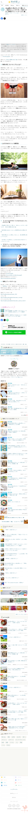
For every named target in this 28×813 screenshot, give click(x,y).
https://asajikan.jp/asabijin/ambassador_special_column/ (13, 300)
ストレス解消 (8, 344)
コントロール (3, 344)
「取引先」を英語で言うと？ (11, 573)
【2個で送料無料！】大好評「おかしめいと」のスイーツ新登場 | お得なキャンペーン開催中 (16, 545)
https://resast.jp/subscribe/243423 (8, 278)
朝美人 (5, 782)
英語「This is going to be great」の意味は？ (14, 582)
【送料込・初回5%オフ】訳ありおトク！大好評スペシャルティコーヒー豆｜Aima (16, 549)
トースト (12, 742)
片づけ (8, 745)
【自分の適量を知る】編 (11, 59)
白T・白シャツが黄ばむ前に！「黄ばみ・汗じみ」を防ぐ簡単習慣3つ (16, 535)
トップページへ (14, 789)
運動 (23, 344)
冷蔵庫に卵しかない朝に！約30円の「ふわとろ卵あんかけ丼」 (16, 540)
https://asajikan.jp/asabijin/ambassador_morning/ (11, 297)
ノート (3, 745)
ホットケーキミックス (20, 739)
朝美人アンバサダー (11, 44)
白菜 (3, 742)
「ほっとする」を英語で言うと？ (12, 577)
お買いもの (20, 785)
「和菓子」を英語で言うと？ (11, 529)
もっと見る (23, 415)
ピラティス (11, 739)
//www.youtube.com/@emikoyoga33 (14, 275)
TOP (4, 777)
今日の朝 (19, 777)
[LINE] (7, 320)
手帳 (21, 742)
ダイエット (13, 344)
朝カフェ (19, 779)
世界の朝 (5, 785)
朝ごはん (4, 737)
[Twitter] (5, 19)
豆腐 (7, 742)
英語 (9, 737)
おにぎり (19, 737)
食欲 (26, 344)
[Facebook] (2, 19)
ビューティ (20, 782)
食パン (24, 737)
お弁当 (13, 737)
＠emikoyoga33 (6, 56)
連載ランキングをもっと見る (21, 614)
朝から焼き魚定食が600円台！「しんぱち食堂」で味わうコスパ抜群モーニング (16, 554)
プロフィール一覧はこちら (17, 377)
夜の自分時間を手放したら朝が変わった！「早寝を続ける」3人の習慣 (16, 564)
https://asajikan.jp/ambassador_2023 (9, 294)
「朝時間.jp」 (5, 286)
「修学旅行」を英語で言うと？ (11, 558)
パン (17, 742)
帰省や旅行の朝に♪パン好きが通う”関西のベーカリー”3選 (16, 569)
